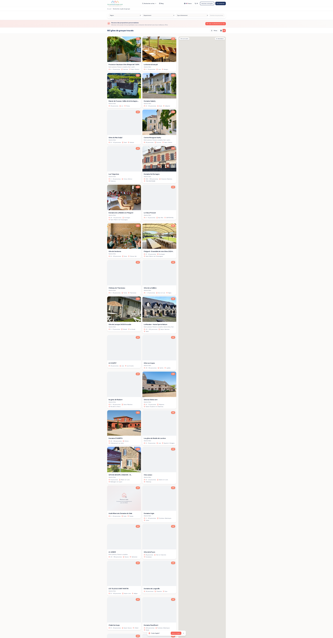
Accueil (109, 9)
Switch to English (176, 633)
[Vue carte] (224, 30)
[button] (215, 364)
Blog (162, 3)
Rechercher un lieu (149, 3)
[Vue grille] (221, 30)
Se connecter (220, 3)
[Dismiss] (183, 633)
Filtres (215, 30)
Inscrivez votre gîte (207, 3)
